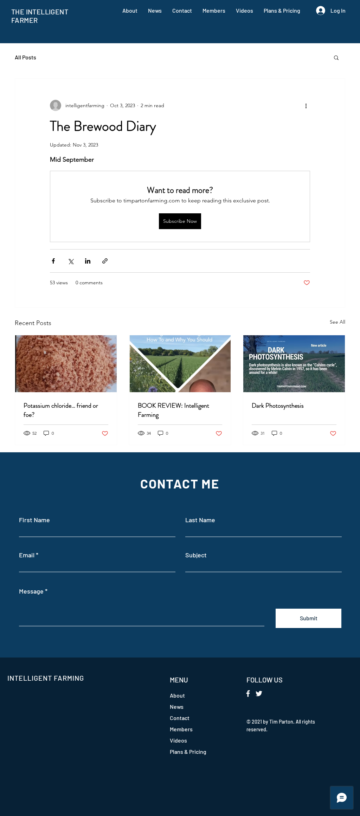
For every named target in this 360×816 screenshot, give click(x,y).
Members (181, 729)
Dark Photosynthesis (278, 405)
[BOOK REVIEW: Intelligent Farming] (180, 363)
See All (337, 322)
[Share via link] (105, 261)
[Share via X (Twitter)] (70, 261)
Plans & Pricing (188, 751)
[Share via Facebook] (53, 261)
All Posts (25, 57)
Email (26, 555)
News (177, 706)
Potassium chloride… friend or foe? (61, 410)
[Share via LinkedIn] (87, 261)
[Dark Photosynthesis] (294, 363)
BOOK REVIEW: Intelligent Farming (173, 410)
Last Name (200, 520)
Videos (178, 740)
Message (31, 591)
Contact (179, 717)
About (177, 695)
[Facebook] (248, 693)
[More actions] (306, 105)
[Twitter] (259, 693)
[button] (336, 57)
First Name (34, 520)
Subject (196, 555)
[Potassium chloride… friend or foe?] (66, 363)
